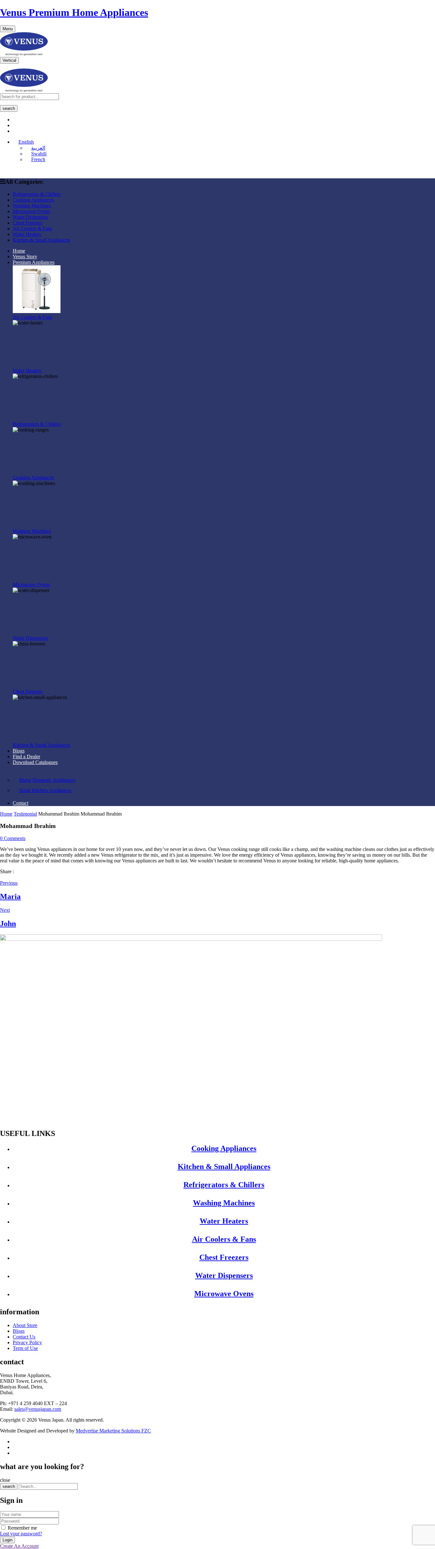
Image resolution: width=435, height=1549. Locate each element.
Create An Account (19, 1546)
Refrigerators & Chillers (37, 424)
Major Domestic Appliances (47, 780)
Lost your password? (21, 1533)
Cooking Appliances (33, 477)
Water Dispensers (30, 638)
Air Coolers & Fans (32, 317)
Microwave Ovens (31, 584)
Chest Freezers (27, 691)
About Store (25, 1325)
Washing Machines (32, 531)
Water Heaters (27, 370)
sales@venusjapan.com (37, 1409)
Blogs (19, 1331)
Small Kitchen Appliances (45, 790)
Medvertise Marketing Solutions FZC (113, 1430)
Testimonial (25, 814)
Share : (7, 871)
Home (6, 814)
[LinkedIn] (7, 877)
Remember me (22, 1528)
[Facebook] (2, 877)
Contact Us (24, 1336)
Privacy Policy (27, 1342)
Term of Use (25, 1348)
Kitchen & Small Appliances (41, 745)
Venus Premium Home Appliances (74, 12)
